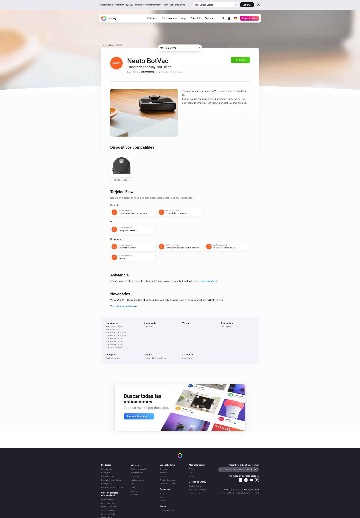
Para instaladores (167, 510)
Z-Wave (192, 469)
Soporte (209, 18)
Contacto (134, 495)
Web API (163, 476)
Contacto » (187, 358)
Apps (183, 18)
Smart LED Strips (108, 510)
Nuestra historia (136, 473)
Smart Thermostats (109, 507)
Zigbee (191, 473)
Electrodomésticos (114, 358)
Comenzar (164, 469)
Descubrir (195, 18)
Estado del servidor (167, 484)
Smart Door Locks (108, 503)
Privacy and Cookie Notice (231, 493)
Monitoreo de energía (197, 490)
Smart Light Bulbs (108, 514)
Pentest (163, 501)
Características (169, 18)
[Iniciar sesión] (229, 18)
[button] (215, 4)
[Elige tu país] (235, 18)
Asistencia (134, 476)
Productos (152, 18)
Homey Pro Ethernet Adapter (112, 487)
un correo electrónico (207, 281)
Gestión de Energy (196, 486)
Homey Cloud (106, 469)
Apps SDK (164, 473)
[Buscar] (222, 18)
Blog (132, 484)
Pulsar (133, 487)
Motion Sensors (107, 499)
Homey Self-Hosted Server (111, 480)
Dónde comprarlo (137, 480)
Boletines (134, 491)
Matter (191, 476)
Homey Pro (105, 473)
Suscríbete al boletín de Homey (244, 465)
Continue (247, 5)
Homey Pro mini (107, 476)
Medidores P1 (194, 493)
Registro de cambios (168, 480)
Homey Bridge (106, 484)
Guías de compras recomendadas (109, 494)
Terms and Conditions (250, 493)
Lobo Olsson (225, 326)
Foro (161, 497)
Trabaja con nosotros (138, 469)
